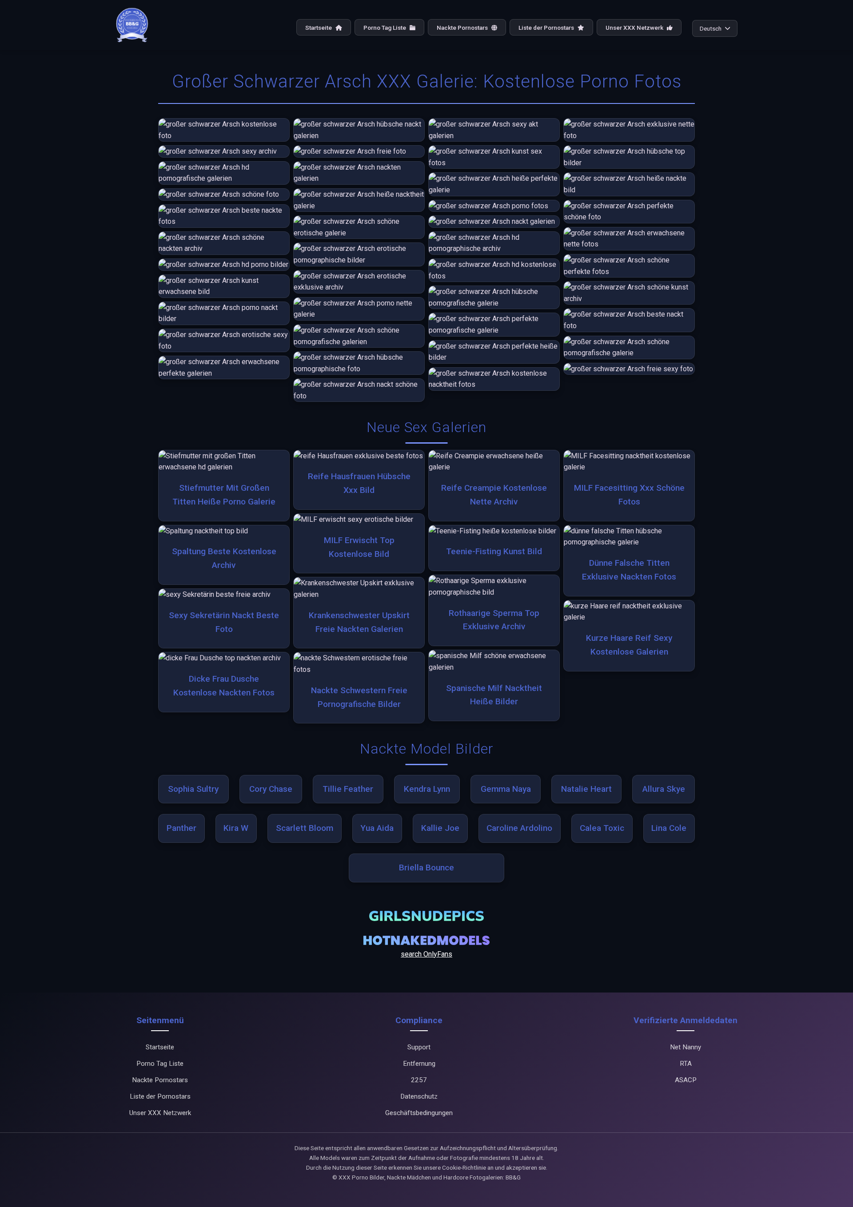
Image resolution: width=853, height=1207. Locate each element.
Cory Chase (270, 789)
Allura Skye (663, 789)
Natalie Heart (586, 789)
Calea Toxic (602, 828)
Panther (181, 828)
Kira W (235, 828)
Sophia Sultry (193, 789)
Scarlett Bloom (304, 828)
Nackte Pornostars (463, 27)
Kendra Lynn (427, 789)
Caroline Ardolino (519, 828)
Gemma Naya (506, 789)
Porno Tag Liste (385, 27)
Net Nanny (685, 1047)
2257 (419, 1080)
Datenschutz (419, 1096)
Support (418, 1047)
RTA (686, 1064)
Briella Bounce (426, 867)
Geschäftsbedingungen (419, 1113)
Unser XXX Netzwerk (635, 27)
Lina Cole (668, 828)
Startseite (319, 27)
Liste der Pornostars (546, 27)
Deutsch (710, 28)
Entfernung (419, 1064)
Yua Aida (377, 828)
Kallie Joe (440, 828)
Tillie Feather (348, 789)
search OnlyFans (426, 954)
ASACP (686, 1080)
